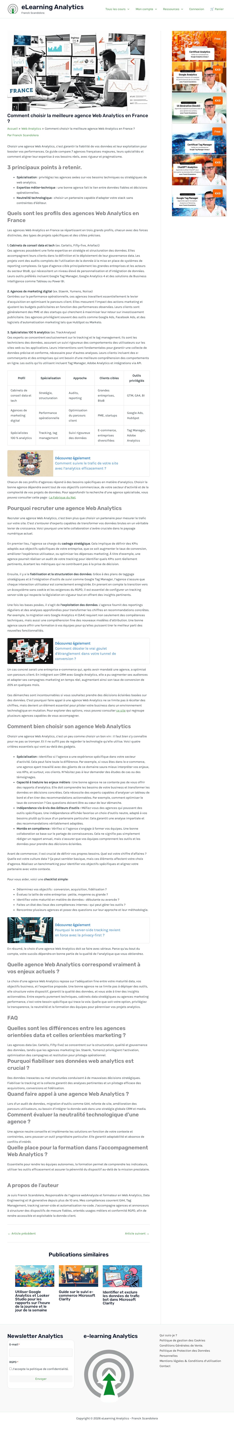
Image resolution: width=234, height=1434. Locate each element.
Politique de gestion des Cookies (182, 1340)
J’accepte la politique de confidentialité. (40, 1369)
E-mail (14, 1344)
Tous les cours (115, 9)
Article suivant (137, 1233)
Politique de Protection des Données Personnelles (185, 1353)
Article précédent (22, 1233)
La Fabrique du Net (62, 497)
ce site (121, 710)
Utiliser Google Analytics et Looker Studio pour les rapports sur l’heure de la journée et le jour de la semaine (32, 1301)
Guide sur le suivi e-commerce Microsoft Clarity (77, 1295)
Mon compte (144, 9)
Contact (165, 1366)
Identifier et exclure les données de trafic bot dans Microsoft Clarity (121, 1297)
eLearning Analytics (52, 7)
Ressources (171, 9)
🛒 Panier (217, 9)
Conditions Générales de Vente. (181, 1345)
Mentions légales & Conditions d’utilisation (190, 1361)
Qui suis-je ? (168, 1335)
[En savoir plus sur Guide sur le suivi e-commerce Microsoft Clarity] (78, 1275)
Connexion (196, 9)
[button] (127, 9)
